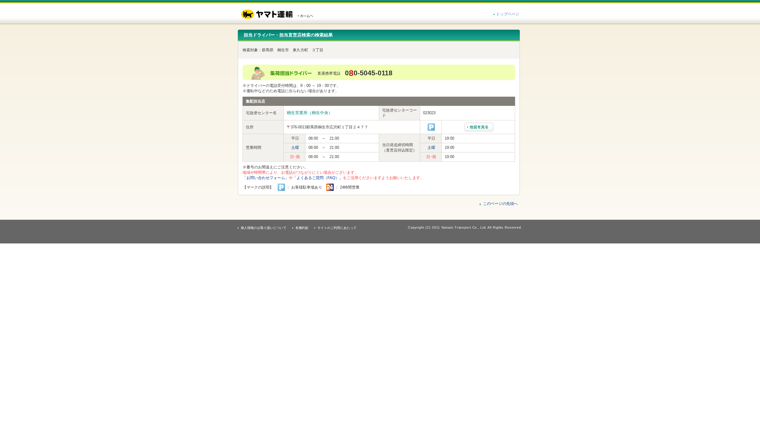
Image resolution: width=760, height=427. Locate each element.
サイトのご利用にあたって (337, 228)
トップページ (507, 14)
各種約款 (301, 228)
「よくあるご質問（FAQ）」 (318, 178)
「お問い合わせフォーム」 (266, 178)
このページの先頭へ (500, 203)
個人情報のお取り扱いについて (263, 228)
